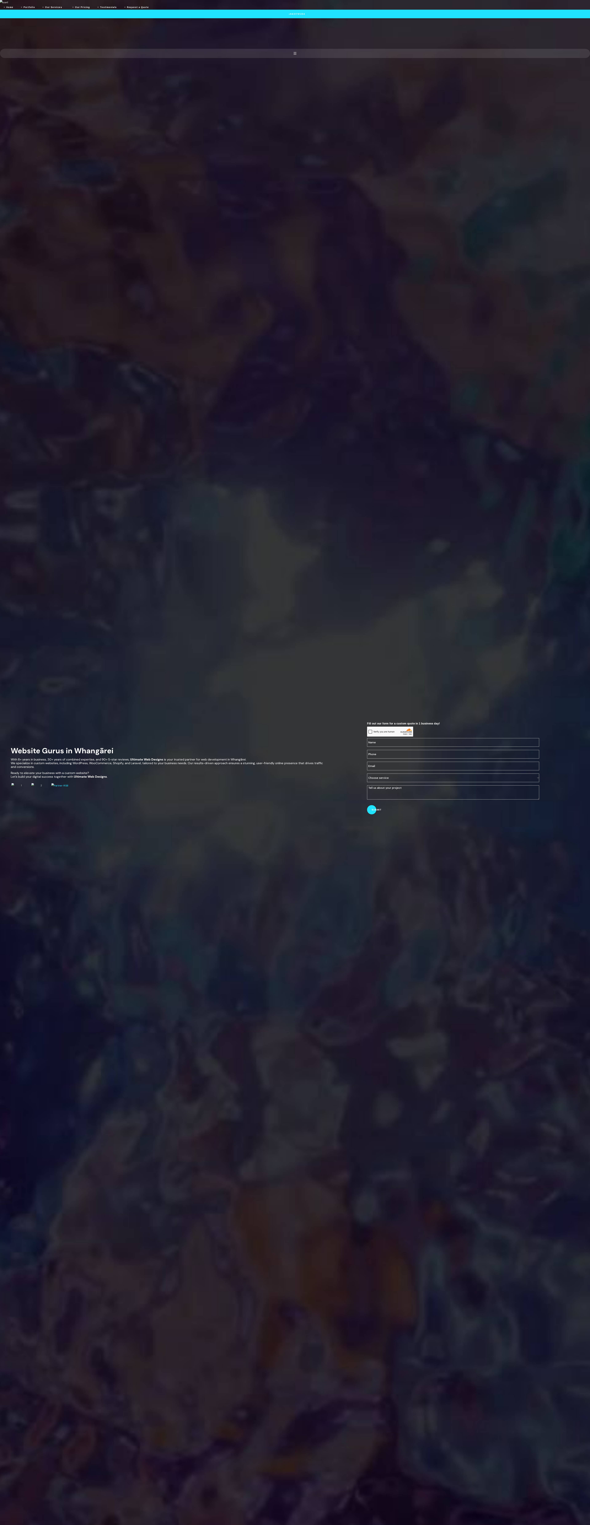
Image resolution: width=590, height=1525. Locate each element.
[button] (295, 14)
